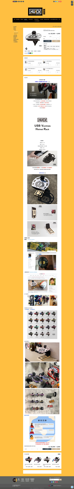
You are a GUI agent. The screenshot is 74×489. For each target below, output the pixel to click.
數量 (44, 38)
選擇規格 (44, 36)
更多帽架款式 (32, 309)
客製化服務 (15, 34)
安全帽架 (15, 30)
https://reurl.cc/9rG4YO (31, 239)
